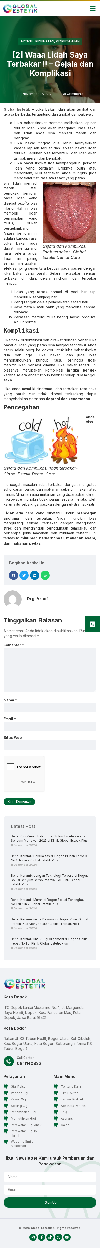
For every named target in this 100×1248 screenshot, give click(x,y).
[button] (93, 9)
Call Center (25, 1058)
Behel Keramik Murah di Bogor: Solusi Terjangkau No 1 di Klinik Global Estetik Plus (48, 902)
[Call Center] (9, 1061)
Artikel (27, 41)
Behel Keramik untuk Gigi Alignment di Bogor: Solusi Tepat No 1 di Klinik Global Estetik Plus (49, 941)
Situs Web (13, 737)
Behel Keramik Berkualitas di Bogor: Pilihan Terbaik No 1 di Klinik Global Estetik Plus (49, 858)
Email (10, 719)
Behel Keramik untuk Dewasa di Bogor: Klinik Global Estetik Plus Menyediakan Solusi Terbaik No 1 (49, 921)
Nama (10, 700)
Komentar (14, 645)
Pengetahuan (68, 41)
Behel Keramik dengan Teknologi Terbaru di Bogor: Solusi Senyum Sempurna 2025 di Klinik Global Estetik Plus (49, 880)
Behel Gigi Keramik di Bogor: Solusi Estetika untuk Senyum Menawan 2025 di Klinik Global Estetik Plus (49, 838)
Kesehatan (44, 41)
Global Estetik (17, 109)
